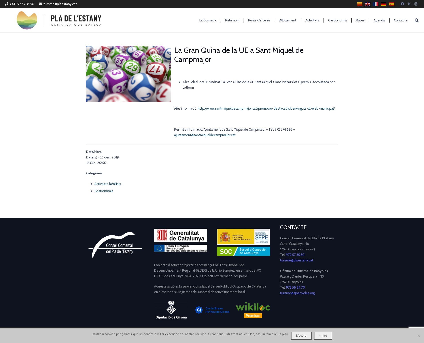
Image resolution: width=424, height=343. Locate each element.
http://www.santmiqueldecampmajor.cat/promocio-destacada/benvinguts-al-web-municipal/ (266, 109)
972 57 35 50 (295, 255)
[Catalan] (360, 4)
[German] (384, 4)
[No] (418, 335)
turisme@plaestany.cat (296, 260)
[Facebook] (402, 4)
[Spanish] (392, 4)
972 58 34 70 (295, 288)
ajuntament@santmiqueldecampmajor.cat (205, 135)
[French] (376, 4)
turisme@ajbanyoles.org (297, 293)
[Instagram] (416, 4)
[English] (368, 4)
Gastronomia (104, 191)
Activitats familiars (108, 184)
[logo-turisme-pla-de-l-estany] (59, 20)
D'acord (301, 335)
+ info (323, 335)
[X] (409, 4)
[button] (416, 20)
